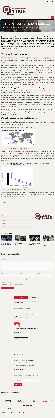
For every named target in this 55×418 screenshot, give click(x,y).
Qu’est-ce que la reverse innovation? (22, 308)
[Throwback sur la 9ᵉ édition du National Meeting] (34, 237)
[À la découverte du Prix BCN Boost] (20, 237)
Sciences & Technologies (46, 27)
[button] (53, 396)
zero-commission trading (48, 95)
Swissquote (51, 122)
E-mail (20, 273)
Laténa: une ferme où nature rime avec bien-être (25, 365)
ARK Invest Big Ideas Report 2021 (16, 151)
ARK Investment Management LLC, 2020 (20, 148)
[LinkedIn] (52, 1)
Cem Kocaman (14, 27)
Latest (34, 297)
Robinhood (45, 60)
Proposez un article (20, 412)
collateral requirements (48, 72)
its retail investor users (46, 67)
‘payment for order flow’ (10, 101)
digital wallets (5, 217)
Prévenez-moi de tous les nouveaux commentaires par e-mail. (13, 282)
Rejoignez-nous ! (4, 412)
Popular (21, 297)
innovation (4, 226)
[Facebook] (48, 1)
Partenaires (12, 412)
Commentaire (4, 259)
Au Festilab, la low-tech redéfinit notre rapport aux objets (6, 245)
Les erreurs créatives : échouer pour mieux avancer (25, 360)
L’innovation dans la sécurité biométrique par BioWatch (26, 328)
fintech (3, 223)
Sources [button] (4, 202)
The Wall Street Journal (32, 82)
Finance (29, 27)
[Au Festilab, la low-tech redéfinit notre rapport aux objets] (6, 237)
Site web (38, 273)
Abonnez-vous (18, 384)
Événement (16, 317)
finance (3, 220)
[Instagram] (50, 1)
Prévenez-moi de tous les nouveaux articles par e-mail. (12, 284)
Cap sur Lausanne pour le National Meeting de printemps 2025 (47, 244)
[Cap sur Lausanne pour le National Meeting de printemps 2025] (48, 237)
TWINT (5, 124)
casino (40, 59)
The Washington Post (11, 106)
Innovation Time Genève (36, 27)
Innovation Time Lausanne (18, 310)
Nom (2, 273)
